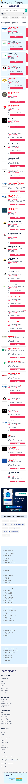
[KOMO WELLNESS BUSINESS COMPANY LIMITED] (4, 336)
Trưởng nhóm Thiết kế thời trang (14, 434)
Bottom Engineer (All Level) (14, 385)
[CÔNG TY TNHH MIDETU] (4, 120)
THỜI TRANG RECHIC (12, 374)
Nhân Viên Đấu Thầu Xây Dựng (13, 272)
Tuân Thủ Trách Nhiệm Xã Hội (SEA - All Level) (13, 28)
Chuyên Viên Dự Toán (13, 170)
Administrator (4, 752)
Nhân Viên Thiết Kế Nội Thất (14, 221)
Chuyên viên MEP (12, 41)
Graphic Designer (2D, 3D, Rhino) (14, 322)
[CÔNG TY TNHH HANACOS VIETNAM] (4, 461)
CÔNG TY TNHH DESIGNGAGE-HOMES (15, 95)
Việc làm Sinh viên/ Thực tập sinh (9, 610)
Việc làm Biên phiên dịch (8, 560)
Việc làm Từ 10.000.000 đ (8, 595)
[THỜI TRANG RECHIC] (4, 375)
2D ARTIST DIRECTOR (13, 66)
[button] (26, 1)
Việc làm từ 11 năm (6, 660)
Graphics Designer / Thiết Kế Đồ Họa (14, 144)
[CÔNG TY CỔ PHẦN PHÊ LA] (4, 145)
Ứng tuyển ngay (16, 36)
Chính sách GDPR (4, 716)
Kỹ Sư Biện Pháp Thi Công (14, 246)
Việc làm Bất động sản (7, 558)
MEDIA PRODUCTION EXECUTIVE (12, 459)
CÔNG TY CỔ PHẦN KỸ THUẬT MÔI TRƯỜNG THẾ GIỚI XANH (14, 42)
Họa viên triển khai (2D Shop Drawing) (13, 209)
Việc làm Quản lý (6, 617)
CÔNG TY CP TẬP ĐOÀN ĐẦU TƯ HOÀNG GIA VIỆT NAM (14, 81)
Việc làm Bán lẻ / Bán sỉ (7, 555)
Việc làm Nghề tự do (7, 633)
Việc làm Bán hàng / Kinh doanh (9, 553)
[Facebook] (1, 766)
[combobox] (12, 10)
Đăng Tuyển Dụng (4, 699)
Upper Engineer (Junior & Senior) (14, 297)
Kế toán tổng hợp (12, 118)
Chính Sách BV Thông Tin (6, 714)
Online (18, 528)
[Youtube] (5, 766)
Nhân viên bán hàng (13, 531)
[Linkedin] (3, 766)
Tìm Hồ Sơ (3, 701)
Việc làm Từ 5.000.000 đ (8, 592)
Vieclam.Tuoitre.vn (5, 731)
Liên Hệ (2, 734)
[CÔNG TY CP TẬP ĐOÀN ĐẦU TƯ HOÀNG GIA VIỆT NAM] (4, 80)
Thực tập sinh (6, 535)
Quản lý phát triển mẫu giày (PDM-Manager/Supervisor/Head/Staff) (16, 182)
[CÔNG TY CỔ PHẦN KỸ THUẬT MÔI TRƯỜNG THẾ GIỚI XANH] (4, 43)
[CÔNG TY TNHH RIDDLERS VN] (4, 68)
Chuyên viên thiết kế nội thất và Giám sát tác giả (13, 157)
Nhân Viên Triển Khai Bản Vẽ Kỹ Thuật (13, 93)
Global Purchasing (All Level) (13, 421)
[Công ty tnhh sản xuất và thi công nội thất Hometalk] (4, 172)
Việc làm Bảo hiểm (6, 557)
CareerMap (3, 683)
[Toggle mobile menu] (2, 6)
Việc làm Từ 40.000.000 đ (8, 602)
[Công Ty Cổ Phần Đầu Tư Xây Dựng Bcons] (4, 223)
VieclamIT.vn (3, 732)
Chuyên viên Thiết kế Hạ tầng (13, 348)
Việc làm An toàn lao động (8, 552)
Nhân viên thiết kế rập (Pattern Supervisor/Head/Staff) (13, 196)
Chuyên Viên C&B (12, 408)
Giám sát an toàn (4, 747)
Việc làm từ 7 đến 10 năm (8, 658)
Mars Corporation (11, 108)
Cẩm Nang (3, 685)
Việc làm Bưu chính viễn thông (9, 562)
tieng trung (12, 528)
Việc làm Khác (6, 635)
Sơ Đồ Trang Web (4, 690)
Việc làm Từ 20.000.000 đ (8, 598)
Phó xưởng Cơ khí (12, 53)
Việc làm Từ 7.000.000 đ (7, 593)
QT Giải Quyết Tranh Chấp (6, 723)
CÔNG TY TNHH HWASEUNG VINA (14, 30)
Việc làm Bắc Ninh (6, 582)
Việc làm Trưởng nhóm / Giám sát (9, 615)
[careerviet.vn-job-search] (5, 759)
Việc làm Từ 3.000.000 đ (8, 590)
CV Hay (2, 679)
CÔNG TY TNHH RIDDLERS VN (14, 67)
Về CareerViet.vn (4, 712)
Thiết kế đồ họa (4, 745)
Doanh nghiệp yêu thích (10, 13)
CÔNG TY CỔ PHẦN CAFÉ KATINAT (15, 211)
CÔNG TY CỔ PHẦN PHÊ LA (13, 146)
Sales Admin (6, 521)
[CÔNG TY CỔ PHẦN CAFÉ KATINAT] (4, 210)
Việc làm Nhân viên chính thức (9, 630)
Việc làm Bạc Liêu (6, 577)
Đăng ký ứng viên (4, 693)
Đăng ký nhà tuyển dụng (6, 706)
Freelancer (3, 740)
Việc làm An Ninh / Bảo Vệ (8, 550)
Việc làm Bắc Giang (7, 580)
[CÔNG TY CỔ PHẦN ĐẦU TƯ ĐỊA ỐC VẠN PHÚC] (4, 350)
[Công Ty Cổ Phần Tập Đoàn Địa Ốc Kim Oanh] (4, 311)
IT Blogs (2, 686)
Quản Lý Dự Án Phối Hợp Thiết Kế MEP (13, 106)
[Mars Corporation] (4, 107)
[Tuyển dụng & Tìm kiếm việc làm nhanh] (14, 6)
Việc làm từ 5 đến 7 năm (7, 657)
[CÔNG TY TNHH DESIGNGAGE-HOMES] (4, 94)
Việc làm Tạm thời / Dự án (8, 632)
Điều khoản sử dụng (5, 719)
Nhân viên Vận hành (12, 284)
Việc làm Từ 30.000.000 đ (8, 600)
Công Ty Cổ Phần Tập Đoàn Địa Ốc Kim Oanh (15, 311)
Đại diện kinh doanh (7, 524)
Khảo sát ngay (20, 3)
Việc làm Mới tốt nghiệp (7, 612)
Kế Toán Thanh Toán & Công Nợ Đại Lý (14, 234)
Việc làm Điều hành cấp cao (8, 620)
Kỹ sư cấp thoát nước (19, 524)
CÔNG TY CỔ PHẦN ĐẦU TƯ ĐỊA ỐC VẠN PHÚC (16, 350)
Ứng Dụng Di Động (4, 688)
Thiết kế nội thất (4, 742)
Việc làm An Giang (6, 573)
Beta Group (10, 159)
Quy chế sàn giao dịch (5, 718)
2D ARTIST (10, 397)
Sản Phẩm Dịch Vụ (5, 705)
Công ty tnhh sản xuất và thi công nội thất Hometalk (16, 171)
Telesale (3, 749)
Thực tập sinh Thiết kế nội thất (14, 473)
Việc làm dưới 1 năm (7, 653)
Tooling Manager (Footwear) (12, 131)
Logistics (5, 531)
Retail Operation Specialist (14, 373)
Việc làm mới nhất (5, 678)
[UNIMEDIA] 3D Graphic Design (11, 79)
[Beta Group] (4, 158)
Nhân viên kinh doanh (5, 751)
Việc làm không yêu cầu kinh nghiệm (10, 650)
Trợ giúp (2, 725)
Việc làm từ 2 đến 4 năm (7, 655)
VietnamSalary (4, 681)
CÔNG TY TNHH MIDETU (12, 120)
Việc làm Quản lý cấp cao (8, 618)
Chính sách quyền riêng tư (6, 721)
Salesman (5, 528)
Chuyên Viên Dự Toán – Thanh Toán (13, 259)
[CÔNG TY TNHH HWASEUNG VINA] (4, 29)
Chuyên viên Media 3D (13, 309)
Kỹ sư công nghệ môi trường (14, 361)
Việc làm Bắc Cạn (6, 578)
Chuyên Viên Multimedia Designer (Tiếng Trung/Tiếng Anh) (13, 335)
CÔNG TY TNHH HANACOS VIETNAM (15, 461)
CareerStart (3, 692)
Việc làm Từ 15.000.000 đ (8, 597)
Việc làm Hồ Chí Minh (7, 572)
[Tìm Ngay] (26, 10)
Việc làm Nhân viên (7, 613)
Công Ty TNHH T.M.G (12, 236)
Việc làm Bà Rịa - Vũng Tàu (8, 575)
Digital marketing (4, 744)
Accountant (13, 521)
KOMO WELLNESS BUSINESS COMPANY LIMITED (16, 337)
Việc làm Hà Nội (6, 570)
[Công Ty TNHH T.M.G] (4, 235)
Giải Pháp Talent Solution (6, 703)
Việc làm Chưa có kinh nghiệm (9, 652)
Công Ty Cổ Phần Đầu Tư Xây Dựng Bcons (16, 222)
